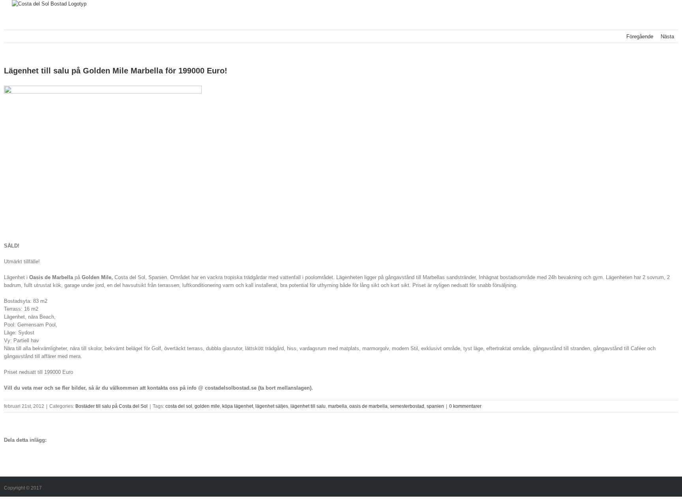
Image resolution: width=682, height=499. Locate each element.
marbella (337, 406)
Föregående (639, 36)
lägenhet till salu (308, 406)
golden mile (207, 406)
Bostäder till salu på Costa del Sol (111, 406)
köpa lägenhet (237, 406)
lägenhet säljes (271, 406)
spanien (435, 406)
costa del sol (178, 406)
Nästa (667, 36)
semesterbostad (407, 406)
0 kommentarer (465, 406)
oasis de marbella (368, 406)
